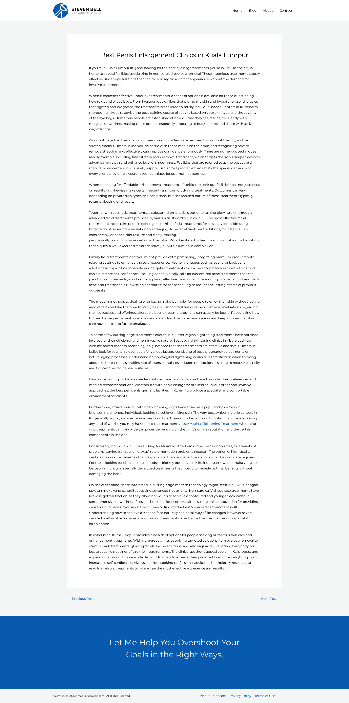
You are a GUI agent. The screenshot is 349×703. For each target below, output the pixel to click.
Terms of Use (264, 696)
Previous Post (81, 599)
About (268, 11)
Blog (252, 11)
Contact (286, 11)
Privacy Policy (240, 696)
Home (237, 11)
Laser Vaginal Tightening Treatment (210, 424)
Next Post (271, 599)
